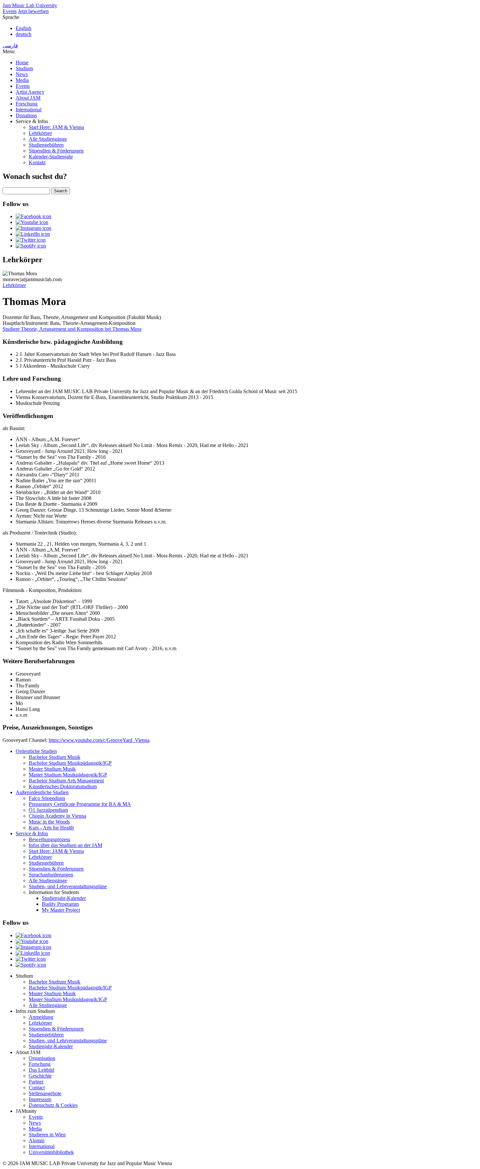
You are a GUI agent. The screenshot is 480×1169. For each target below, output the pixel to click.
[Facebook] (33, 216)
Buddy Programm (60, 904)
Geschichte (40, 1076)
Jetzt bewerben (33, 11)
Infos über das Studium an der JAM (65, 845)
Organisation (42, 1058)
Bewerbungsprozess (49, 839)
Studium (24, 68)
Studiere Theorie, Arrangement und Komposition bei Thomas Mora (72, 329)
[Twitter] (31, 240)
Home (22, 62)
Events (10, 11)
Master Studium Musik (52, 769)
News (22, 74)
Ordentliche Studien (36, 751)
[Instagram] (33, 228)
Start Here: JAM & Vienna (56, 127)
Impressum (40, 1099)
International (28, 109)
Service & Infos (32, 833)
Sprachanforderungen (51, 874)
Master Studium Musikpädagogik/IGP (68, 774)
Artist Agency (30, 92)
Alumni (36, 1140)
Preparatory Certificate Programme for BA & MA (80, 804)
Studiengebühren (46, 145)
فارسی (10, 45)
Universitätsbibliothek (51, 1152)
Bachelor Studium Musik (54, 757)
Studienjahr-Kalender (64, 898)
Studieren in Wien (47, 1134)
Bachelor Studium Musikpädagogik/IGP (70, 763)
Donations (26, 115)
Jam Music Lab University (30, 5)
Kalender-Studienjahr (51, 156)
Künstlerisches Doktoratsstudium (63, 786)
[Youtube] (32, 222)
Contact (37, 1087)
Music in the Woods (49, 822)
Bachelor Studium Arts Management (66, 780)
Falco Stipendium (47, 798)
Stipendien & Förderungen (56, 150)
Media (22, 80)
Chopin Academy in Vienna (57, 816)
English (23, 28)
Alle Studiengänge (48, 139)
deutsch (23, 34)
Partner (36, 1081)
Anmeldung (41, 1017)
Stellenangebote (45, 1093)
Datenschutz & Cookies (53, 1105)
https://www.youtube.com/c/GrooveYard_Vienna (99, 740)
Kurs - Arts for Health (51, 827)
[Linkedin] (33, 234)
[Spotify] (31, 245)
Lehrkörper (40, 133)
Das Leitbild (41, 1070)
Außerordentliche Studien (42, 792)
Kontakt (37, 162)
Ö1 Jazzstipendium (48, 810)
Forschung (27, 103)
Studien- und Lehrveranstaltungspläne (68, 886)
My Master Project (61, 910)
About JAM (28, 98)
